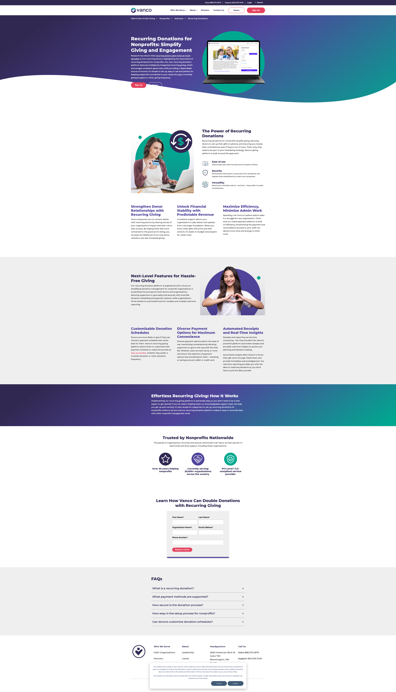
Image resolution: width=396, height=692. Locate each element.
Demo (236, 10)
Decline (235, 683)
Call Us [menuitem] (242, 646)
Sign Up (256, 10)
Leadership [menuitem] (188, 652)
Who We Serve (177, 10)
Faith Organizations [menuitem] (164, 652)
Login (249, 3)
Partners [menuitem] (158, 658)
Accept (219, 683)
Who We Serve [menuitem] (162, 646)
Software (178, 18)
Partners (205, 10)
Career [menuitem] (185, 658)
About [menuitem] (185, 646)
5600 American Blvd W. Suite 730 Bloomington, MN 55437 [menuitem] (223, 657)
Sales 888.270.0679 (213, 3)
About (193, 10)
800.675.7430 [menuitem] (250, 658)
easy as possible (138, 353)
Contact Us (218, 10)
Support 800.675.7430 (234, 3)
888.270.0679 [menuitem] (248, 652)
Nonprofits (165, 18)
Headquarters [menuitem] (217, 646)
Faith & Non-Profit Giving (143, 18)
